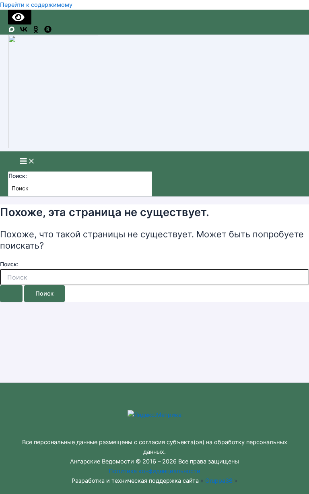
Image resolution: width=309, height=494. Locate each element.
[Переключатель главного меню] (27, 161)
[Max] (11, 31)
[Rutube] (48, 31)
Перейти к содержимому (36, 4)
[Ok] (35, 31)
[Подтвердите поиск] (11, 293)
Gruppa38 (219, 480)
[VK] (23, 31)
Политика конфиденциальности (154, 471)
